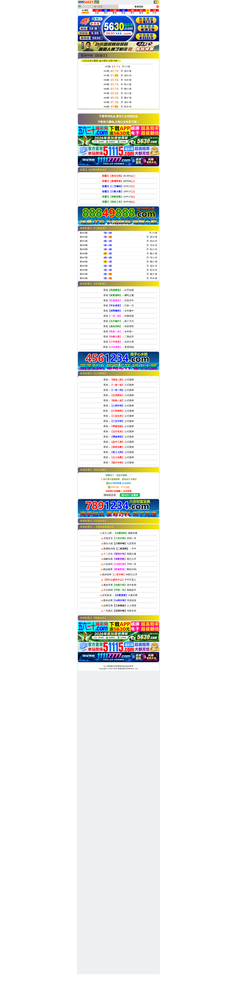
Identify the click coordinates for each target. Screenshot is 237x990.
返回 (156, 2)
